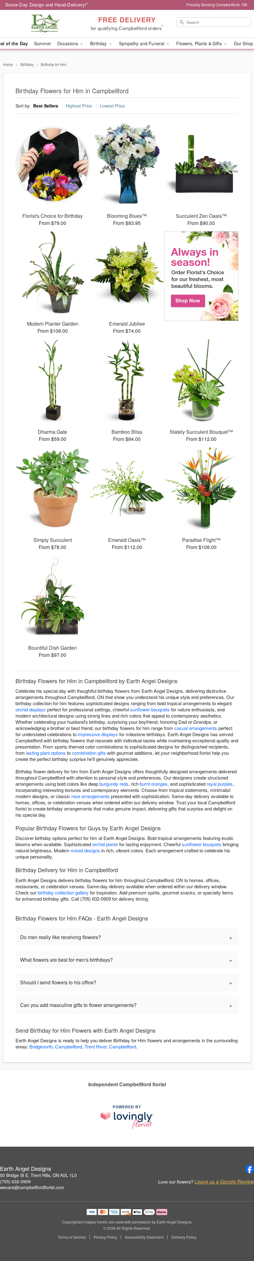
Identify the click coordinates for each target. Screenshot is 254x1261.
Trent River (96, 1046)
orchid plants (105, 844)
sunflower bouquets (150, 709)
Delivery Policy (183, 1237)
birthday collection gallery (63, 892)
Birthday (27, 64)
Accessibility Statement (144, 1237)
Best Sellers (45, 106)
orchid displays (30, 709)
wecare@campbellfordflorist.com (32, 1187)
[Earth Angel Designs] (43, 24)
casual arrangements (195, 728)
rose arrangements (90, 796)
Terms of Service (72, 1237)
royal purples (220, 783)
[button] (238, 1234)
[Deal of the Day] (201, 276)
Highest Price (79, 106)
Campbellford (68, 1046)
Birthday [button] (99, 43)
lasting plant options (46, 752)
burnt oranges (154, 783)
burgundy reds (114, 783)
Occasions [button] (68, 43)
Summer (42, 43)
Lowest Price (112, 106)
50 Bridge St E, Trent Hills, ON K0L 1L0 (38, 1175)
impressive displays (98, 734)
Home (8, 64)
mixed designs (85, 850)
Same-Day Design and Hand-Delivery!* (46, 4)
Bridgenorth (41, 1046)
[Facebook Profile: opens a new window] (249, 1169)
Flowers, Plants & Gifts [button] (199, 43)
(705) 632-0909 (15, 1181)
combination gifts (89, 752)
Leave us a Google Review (224, 1181)
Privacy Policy (105, 1237)
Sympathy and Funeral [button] (142, 43)
